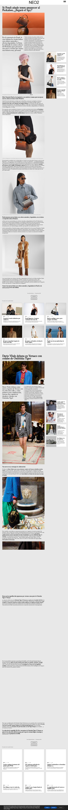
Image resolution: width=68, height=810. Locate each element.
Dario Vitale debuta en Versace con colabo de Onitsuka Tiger (22, 357)
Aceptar (47, 807)
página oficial (5, 287)
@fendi (31, 94)
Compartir (34, 296)
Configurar (60, 807)
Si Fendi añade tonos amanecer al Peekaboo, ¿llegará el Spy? (21, 9)
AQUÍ (9, 808)
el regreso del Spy (38, 161)
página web (5, 733)
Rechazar (53, 807)
